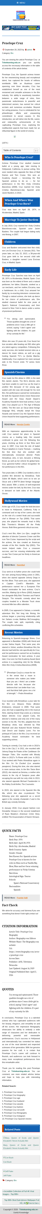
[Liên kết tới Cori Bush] (8, 1158)
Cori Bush (7, 1162)
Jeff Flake (7, 1176)
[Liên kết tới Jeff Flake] (8, 1171)
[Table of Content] (36, 151)
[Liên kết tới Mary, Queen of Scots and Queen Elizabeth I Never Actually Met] (21, 1138)
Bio (12, 53)
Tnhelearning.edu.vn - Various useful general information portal (21, 15)
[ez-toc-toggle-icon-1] (34, 151)
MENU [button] (22, 3)
